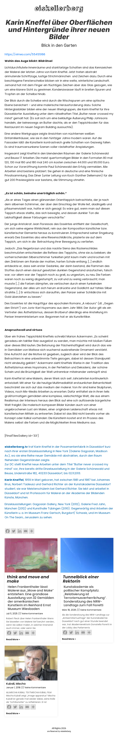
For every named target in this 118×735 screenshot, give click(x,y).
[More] (31, 531)
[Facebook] (7, 531)
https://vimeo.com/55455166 (25, 54)
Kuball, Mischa (16, 684)
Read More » (13, 639)
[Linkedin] (19, 531)
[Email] (25, 531)
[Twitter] (13, 531)
